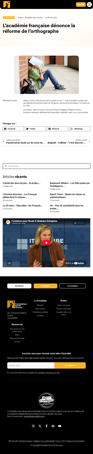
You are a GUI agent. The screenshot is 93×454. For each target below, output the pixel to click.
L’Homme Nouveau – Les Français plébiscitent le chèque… (20, 196)
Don (79, 4)
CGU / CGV (60, 441)
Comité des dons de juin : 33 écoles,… (21, 183)
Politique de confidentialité (44, 441)
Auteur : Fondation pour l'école (30, 17)
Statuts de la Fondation (75, 441)
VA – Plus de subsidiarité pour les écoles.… (66, 207)
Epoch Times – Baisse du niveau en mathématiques (67, 196)
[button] (13, 129)
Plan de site (13, 441)
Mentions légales (25, 441)
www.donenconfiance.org (34, 416)
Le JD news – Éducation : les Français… (23, 205)
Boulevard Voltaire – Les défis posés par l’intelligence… (70, 184)
